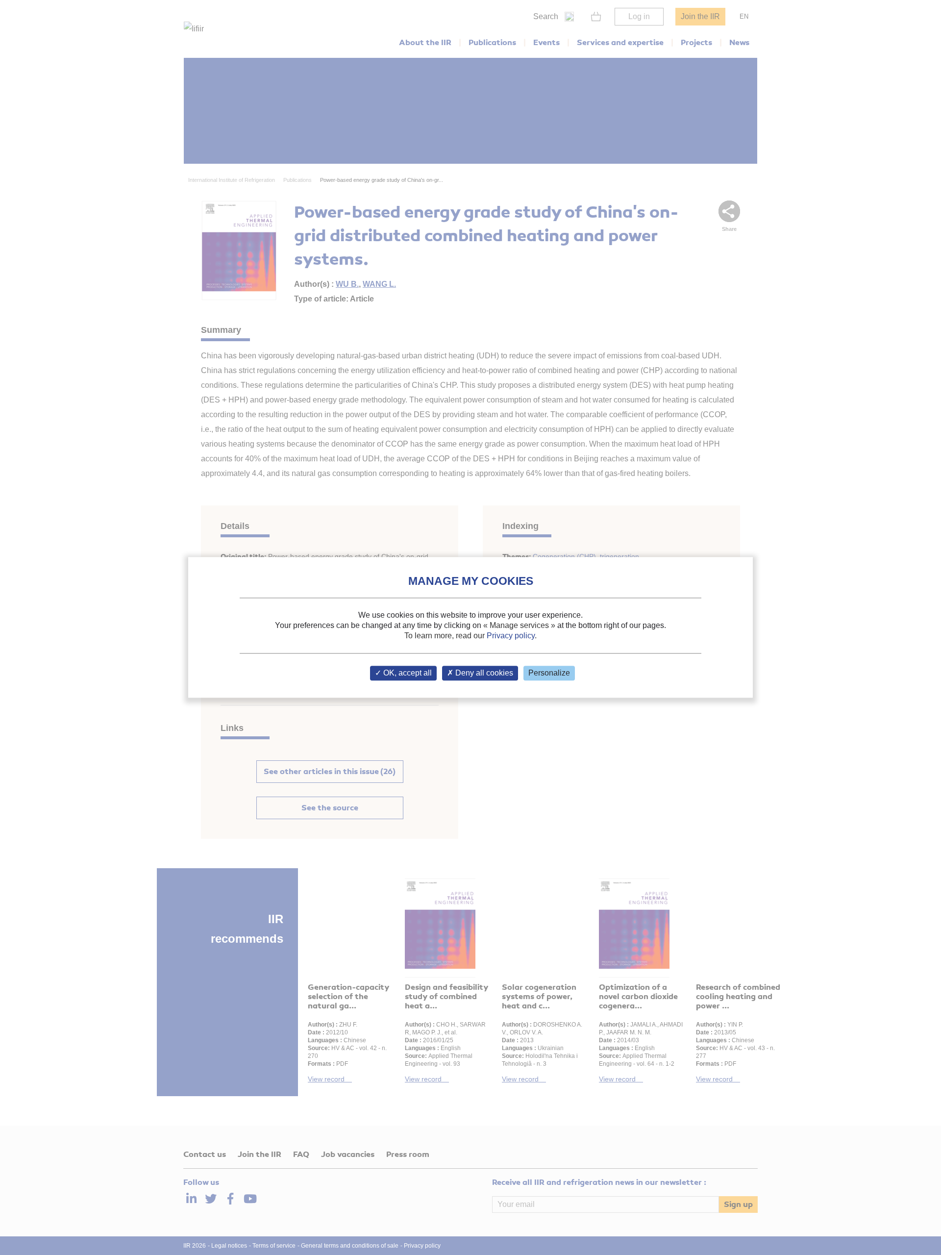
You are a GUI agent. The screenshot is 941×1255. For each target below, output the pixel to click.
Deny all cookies (483, 673)
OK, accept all (406, 673)
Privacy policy (511, 635)
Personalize (549, 673)
